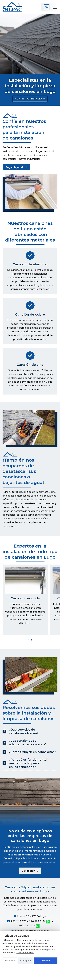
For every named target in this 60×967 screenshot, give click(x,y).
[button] (31, 639)
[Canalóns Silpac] (12, 7)
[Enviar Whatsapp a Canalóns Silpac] (48, 921)
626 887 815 (37, 921)
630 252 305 (27, 925)
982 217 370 (19, 921)
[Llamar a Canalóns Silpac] (46, 7)
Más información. (25, 952)
